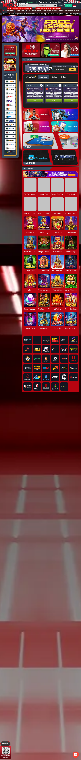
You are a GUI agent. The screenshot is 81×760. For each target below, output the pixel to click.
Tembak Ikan (64, 11)
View (71, 67)
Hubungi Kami (56, 2)
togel (44, 11)
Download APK (31, 2)
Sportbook (10, 11)
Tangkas (57, 11)
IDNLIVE (28, 11)
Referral (71, 11)
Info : (4, 14)
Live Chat (44, 2)
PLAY (35, 101)
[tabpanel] (52, 93)
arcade (33, 11)
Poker (39, 11)
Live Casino (50, 11)
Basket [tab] (54, 77)
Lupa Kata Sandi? (69, 2)
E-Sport (17, 11)
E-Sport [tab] (64, 77)
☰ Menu (5, 744)
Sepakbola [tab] (43, 77)
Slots (22, 11)
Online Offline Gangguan (10, 151)
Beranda (4, 11)
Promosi (76, 11)
